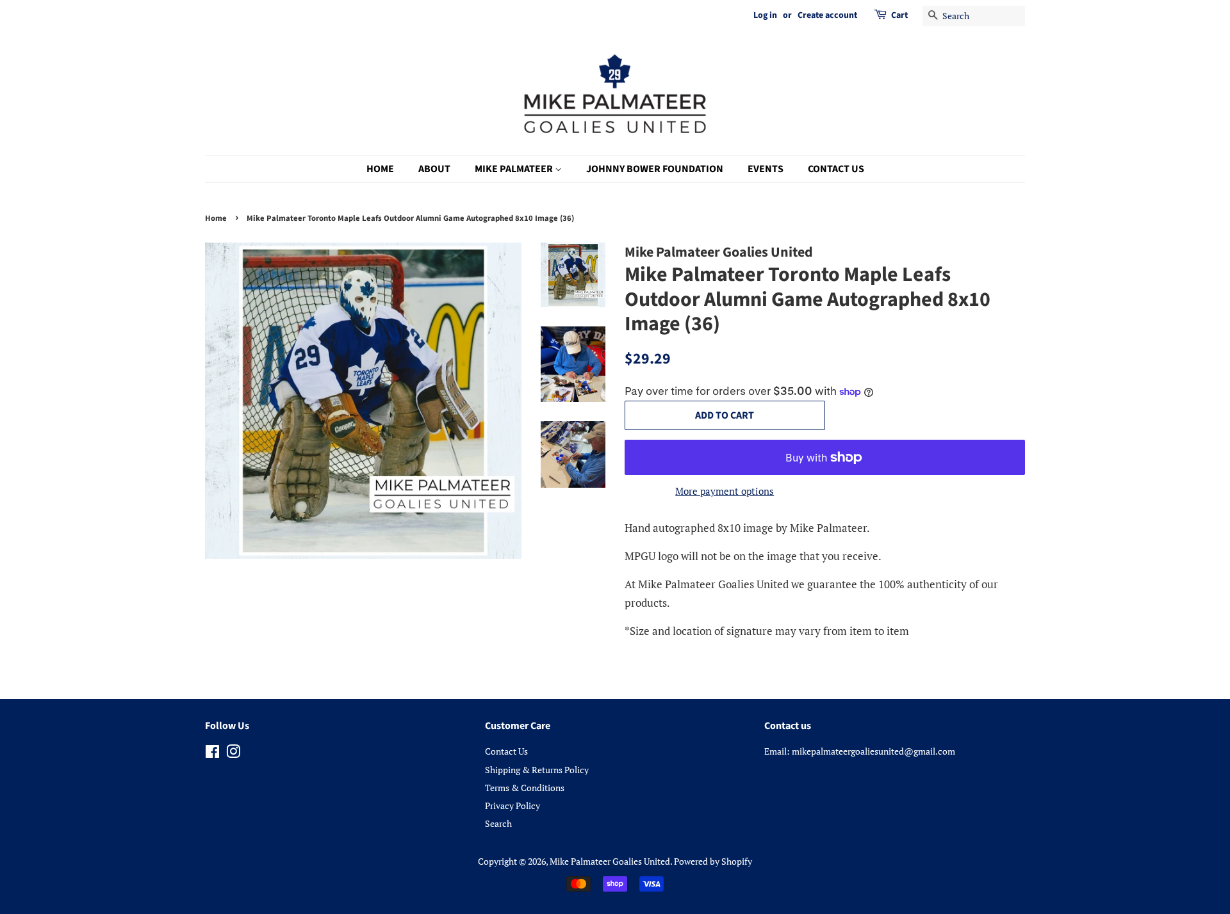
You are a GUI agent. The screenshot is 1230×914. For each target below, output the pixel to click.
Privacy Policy (512, 805)
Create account (827, 15)
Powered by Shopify (713, 861)
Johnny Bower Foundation (654, 169)
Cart (899, 15)
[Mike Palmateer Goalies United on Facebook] (212, 754)
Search (498, 823)
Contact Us (836, 169)
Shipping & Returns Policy (537, 770)
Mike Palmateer (515, 169)
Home (380, 169)
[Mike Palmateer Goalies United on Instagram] (233, 754)
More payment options (724, 491)
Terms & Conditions (524, 788)
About (434, 169)
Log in (765, 15)
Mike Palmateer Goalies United (610, 861)
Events (765, 169)
